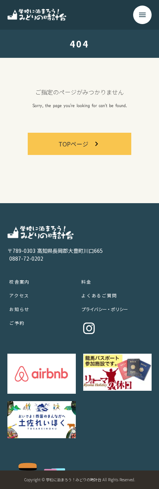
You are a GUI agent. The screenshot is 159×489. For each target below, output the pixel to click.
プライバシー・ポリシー (104, 309)
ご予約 (16, 323)
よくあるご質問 (99, 295)
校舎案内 (19, 281)
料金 (86, 281)
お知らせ (19, 309)
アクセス (19, 295)
